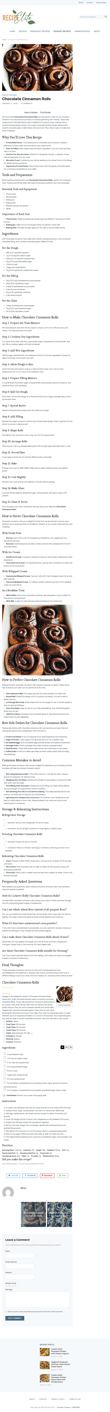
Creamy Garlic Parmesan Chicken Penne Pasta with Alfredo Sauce (58, 1378)
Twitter (14, 1176)
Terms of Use (75, 1399)
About (81, 3)
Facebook (31, 1176)
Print (64, 1176)
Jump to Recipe (30, 112)
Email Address (11, 1262)
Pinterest (48, 1176)
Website (8, 1273)
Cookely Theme (63, 1407)
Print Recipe (45, 112)
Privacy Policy (101, 3)
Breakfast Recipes (40, 31)
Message (8, 1289)
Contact (90, 3)
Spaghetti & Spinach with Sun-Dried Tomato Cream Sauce (60, 1364)
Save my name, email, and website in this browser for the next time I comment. (35, 1312)
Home (12, 31)
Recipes (23, 31)
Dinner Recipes (82, 31)
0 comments (27, 103)
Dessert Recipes (62, 31)
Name (7, 1251)
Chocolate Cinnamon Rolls (26, 98)
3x (71, 1047)
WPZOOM (76, 1407)
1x (62, 1047)
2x (66, 1047)
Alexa (23, 1187)
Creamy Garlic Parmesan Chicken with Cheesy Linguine (60, 1351)
